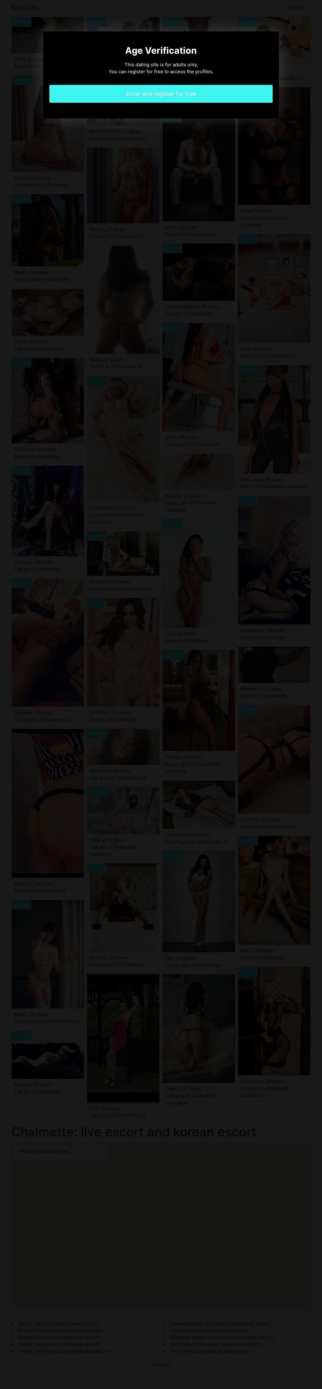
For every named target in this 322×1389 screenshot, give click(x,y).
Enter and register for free (161, 94)
